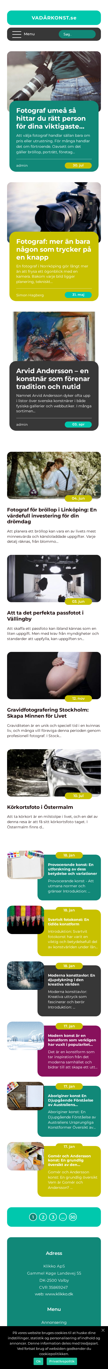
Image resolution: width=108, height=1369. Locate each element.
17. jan (69, 1026)
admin (22, 165)
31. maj (78, 294)
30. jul (78, 165)
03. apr (78, 424)
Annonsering (54, 1322)
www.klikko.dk (59, 1293)
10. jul (78, 795)
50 (72, 1217)
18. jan (69, 855)
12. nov (78, 698)
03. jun (78, 601)
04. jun (78, 498)
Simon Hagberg (30, 295)
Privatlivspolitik (61, 1361)
